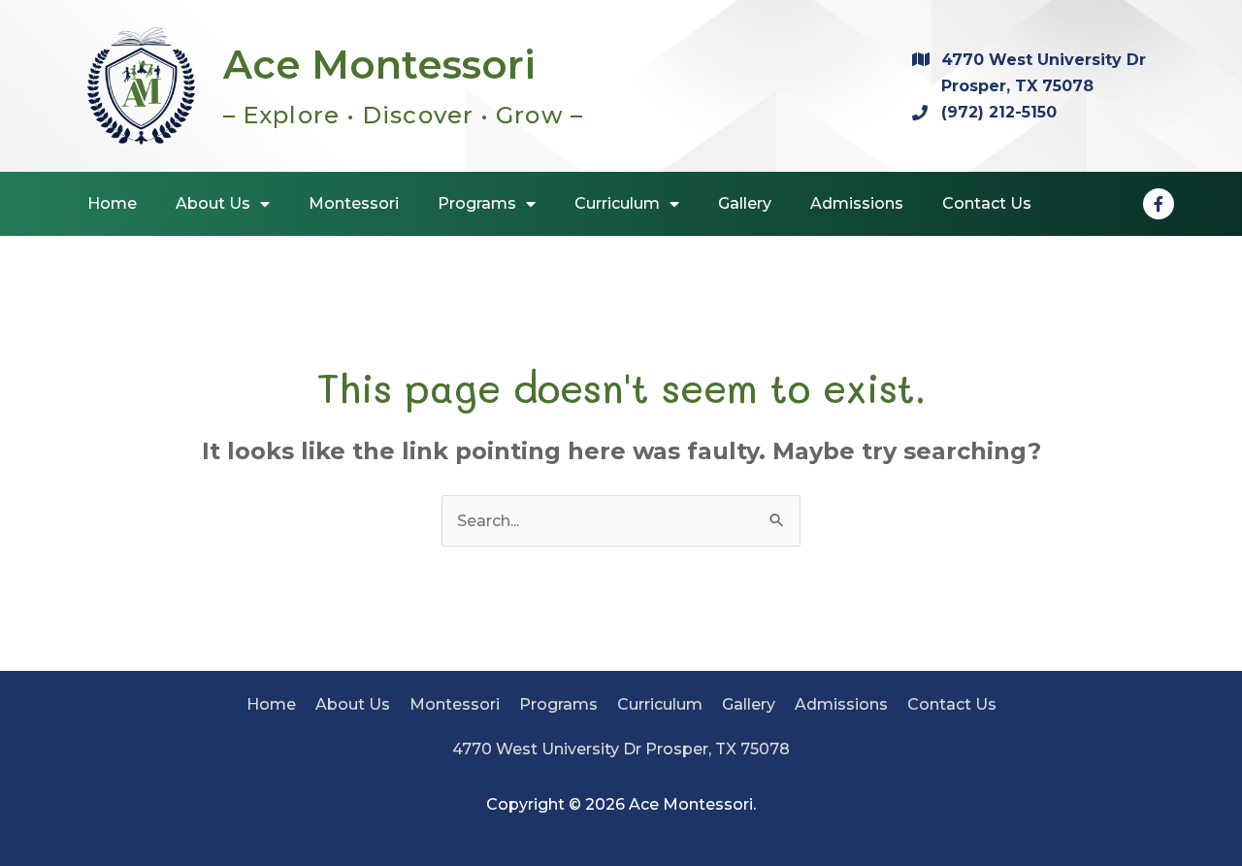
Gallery (748, 704)
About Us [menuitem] (213, 203)
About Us (352, 704)
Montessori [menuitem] (354, 203)
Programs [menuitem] (477, 203)
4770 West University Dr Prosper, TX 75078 (621, 749)
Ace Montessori (379, 64)
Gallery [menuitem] (744, 203)
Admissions (841, 704)
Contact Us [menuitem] (986, 203)
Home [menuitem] (112, 203)
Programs (558, 704)
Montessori (454, 704)
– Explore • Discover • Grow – (403, 115)
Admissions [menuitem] (856, 203)
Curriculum (660, 704)
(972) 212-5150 (999, 112)
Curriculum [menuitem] (617, 203)
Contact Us (952, 704)
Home (271, 704)
